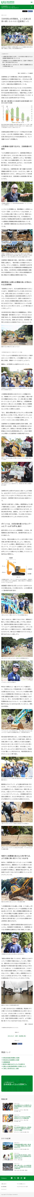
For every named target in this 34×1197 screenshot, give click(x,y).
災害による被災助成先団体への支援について (14, 1066)
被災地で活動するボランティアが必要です (14, 1064)
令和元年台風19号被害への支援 (11, 1057)
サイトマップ (3, 1189)
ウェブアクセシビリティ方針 (22, 1186)
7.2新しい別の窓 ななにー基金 (11, 1068)
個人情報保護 (3, 1186)
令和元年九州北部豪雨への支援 (11, 1060)
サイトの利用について (21, 1183)
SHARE (30, 11)
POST (25, 11)
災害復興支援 (6, 1062)
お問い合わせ (3, 1183)
